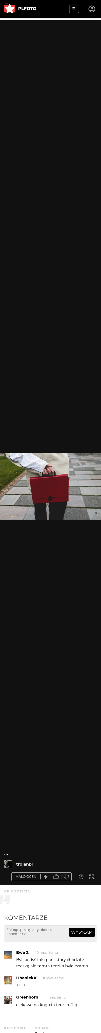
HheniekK (26, 977)
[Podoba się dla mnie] (56, 877)
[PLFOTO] (20, 8)
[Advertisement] (50, 71)
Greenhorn (27, 997)
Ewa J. (22, 952)
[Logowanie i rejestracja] (92, 9)
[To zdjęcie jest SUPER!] (45, 877)
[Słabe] (66, 877)
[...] (8, 864)
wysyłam (82, 932)
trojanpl (24, 864)
